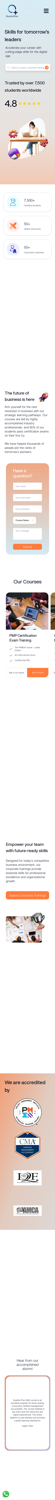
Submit (27, 547)
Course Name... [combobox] (23, 520)
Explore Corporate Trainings (27, 895)
